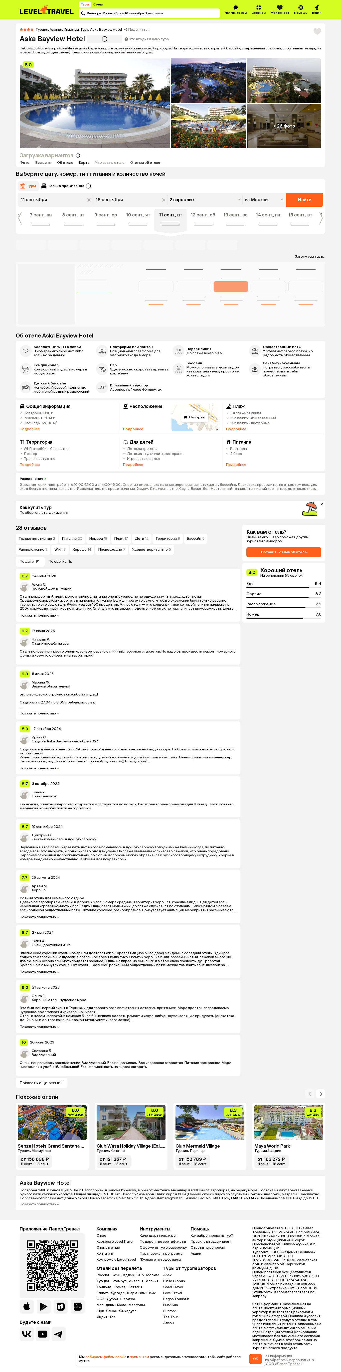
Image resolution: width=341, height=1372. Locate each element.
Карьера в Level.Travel (115, 1241)
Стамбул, (120, 1281)
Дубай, (113, 1299)
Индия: (103, 1317)
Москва (152, 1275)
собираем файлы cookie (105, 1357)
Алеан (168, 1323)
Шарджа (127, 1299)
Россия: (104, 1275)
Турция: (104, 1281)
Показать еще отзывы (41, 1082)
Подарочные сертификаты (163, 1241)
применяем (139, 1357)
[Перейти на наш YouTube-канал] (43, 1334)
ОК (255, 1359)
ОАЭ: (101, 1299)
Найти (304, 199)
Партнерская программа (161, 1253)
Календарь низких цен (158, 1235)
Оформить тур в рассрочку (163, 1247)
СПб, (141, 1275)
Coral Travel (173, 1287)
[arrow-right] (309, 1093)
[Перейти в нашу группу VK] (27, 1334)
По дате (27, 561)
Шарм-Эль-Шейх (141, 1293)
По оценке (57, 561)
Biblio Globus (174, 1281)
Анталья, (137, 1281)
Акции (196, 1253)
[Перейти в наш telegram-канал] (59, 1334)
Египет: (103, 1293)
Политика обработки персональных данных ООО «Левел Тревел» (283, 1362)
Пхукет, (120, 1287)
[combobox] (265, 199)
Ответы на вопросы (208, 1247)
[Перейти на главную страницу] (47, 9)
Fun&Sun (170, 1305)
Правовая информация (272, 1356)
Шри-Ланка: (107, 1311)
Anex (167, 1275)
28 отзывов (31, 527)
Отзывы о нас (108, 1247)
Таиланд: (105, 1287)
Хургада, (118, 1293)
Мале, (122, 1305)
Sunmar (169, 1311)
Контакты (105, 1253)
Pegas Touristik (176, 1299)
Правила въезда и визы (210, 1241)
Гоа (113, 1317)
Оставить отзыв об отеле (284, 552)
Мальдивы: (106, 1305)
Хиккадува (128, 1311)
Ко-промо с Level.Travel (116, 1259)
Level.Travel (172, 1293)
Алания (152, 1281)
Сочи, (117, 1275)
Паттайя (135, 1287)
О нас (101, 1235)
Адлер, (129, 1275)
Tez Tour (170, 1317)
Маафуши (137, 1305)
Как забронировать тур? (212, 1235)
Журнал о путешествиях (160, 1259)
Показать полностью (38, 616)
